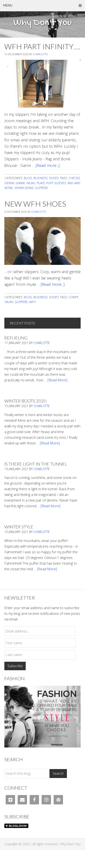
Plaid (40, 183)
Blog (28, 178)
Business (40, 178)
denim (9, 183)
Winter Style (18, 526)
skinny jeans (23, 188)
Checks (74, 178)
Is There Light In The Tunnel (35, 463)
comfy (73, 297)
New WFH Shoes (35, 203)
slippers (41, 188)
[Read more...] (48, 165)
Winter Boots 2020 (25, 400)
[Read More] (57, 380)
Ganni (20, 183)
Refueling (15, 337)
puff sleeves (56, 183)
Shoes (54, 178)
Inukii (30, 183)
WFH (32, 302)
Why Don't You (42, 23)
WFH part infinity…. (42, 46)
